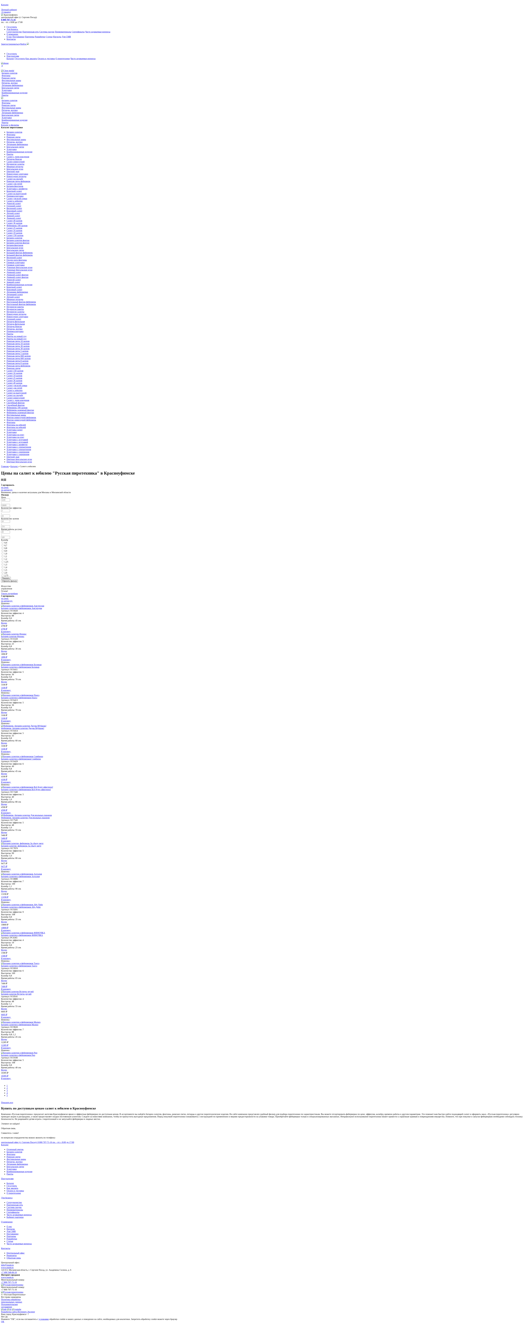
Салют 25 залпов (14, 228)
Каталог (10, 58)
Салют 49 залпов (14, 221)
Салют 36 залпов (14, 223)
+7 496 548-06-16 (9, 1272)
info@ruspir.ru (7, 1265)
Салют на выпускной (17, 193)
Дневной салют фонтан (17, 275)
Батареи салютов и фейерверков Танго (19, 966)
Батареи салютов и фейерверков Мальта (19, 1024)
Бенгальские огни (15, 169)
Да (6, 1317)
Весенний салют (14, 208)
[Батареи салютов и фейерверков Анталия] (21, 874)
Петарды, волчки (10, 83)
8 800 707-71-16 (8, 20)
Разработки (40, 37)
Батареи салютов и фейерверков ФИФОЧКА (22, 935)
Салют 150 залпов (15, 235)
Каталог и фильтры (10, 125)
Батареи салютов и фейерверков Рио (18, 1055)
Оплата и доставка (46, 58)
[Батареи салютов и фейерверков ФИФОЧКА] (23, 933)
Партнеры (29, 37)
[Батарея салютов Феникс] (14, 634)
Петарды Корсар (14, 159)
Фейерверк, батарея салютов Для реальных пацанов (25, 818)
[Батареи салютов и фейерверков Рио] (19, 1053)
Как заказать (31, 58)
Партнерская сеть (30, 32)
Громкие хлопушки (16, 262)
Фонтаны (6, 75)
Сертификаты (78, 32)
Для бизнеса (12, 29)
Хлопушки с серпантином (19, 447)
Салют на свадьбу (15, 179)
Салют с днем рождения (18, 157)
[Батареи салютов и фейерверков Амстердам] (22, 606)
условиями (44, 1319)
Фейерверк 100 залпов (17, 225)
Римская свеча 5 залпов (17, 351)
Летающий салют (15, 294)
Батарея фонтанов (15, 186)
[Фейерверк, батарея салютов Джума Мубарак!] (23, 726)
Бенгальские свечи (10, 88)
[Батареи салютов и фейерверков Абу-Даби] (22, 904)
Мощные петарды (15, 166)
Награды (57, 37)
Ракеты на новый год (16, 336)
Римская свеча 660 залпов (19, 356)
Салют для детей (14, 184)
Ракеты (5, 95)
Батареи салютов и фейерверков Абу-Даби (21, 907)
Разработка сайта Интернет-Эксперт (18, 1312)
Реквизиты (12, 1255)
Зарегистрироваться (10, 44)
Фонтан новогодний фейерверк (21, 417)
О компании (13, 34)
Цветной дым (13, 171)
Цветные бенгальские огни (19, 459)
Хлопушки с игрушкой (17, 439)
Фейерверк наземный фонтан (20, 410)
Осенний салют (14, 206)
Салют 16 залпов (14, 230)
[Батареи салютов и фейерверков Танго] (20, 963)
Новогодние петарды (16, 176)
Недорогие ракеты (15, 307)
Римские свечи (9, 78)
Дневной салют (14, 218)
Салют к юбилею (15, 201)
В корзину (6, 631)
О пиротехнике (63, 58)
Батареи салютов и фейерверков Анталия (20, 876)
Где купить (12, 27)
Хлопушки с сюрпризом (18, 452)
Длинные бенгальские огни (19, 267)
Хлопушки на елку (15, 435)
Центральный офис (16, 1253)
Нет (3, 1317)
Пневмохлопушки (15, 196)
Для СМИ (66, 37)
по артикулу (6, 490)
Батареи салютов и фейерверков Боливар (20, 667)
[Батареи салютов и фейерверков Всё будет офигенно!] (27, 787)
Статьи (49, 37)
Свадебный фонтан (16, 403)
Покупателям (13, 56)
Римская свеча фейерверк (18, 181)
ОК (2, 1321)
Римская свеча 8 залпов (17, 361)
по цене (4, 487)
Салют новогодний (16, 161)
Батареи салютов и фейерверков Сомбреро (21, 759)
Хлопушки (7, 90)
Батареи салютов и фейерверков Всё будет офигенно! (26, 789)
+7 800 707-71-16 (9, 1282)
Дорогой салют (14, 203)
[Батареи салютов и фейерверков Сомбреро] (22, 756)
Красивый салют (14, 211)
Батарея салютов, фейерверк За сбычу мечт (21, 846)
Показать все (7, 1102)
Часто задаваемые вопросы (97, 32)
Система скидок (46, 32)
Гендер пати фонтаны (17, 260)
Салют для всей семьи (17, 198)
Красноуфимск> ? (20, 1314)
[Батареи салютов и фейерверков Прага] (20, 695)
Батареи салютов (9, 73)
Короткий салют (14, 191)
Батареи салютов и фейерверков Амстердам (21, 608)
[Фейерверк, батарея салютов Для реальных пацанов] (26, 815)
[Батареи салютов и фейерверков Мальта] (20, 1022)
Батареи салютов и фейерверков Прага (19, 698)
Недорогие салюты (15, 164)
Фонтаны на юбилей (16, 425)
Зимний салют (13, 216)
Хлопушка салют (15, 430)
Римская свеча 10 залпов (18, 341)
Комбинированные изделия (14, 93)
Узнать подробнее (9, 593)
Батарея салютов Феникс (12, 636)
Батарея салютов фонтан (18, 240)
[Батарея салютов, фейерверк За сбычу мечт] (22, 843)
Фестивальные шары (11, 80)
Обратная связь (14, 1258)
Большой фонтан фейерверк (20, 252)
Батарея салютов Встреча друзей (16, 994)
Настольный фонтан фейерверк (21, 302)
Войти (23, 44)
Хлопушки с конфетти (17, 189)
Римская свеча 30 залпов (18, 346)
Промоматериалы (63, 32)
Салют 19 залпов (14, 233)
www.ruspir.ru (7, 1267)
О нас (9, 37)
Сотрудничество (14, 32)
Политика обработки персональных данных (11, 1300)
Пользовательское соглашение (9, 1305)
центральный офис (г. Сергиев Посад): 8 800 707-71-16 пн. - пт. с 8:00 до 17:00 (37, 1142)
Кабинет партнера (15, 1217)
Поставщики (18, 37)
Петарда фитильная (16, 321)
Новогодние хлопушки (17, 174)
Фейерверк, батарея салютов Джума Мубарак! (22, 728)
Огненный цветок (15, 1149)
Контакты (11, 39)
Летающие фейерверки (12, 85)
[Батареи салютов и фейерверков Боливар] (21, 664)
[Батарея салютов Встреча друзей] (17, 991)
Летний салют (13, 213)
